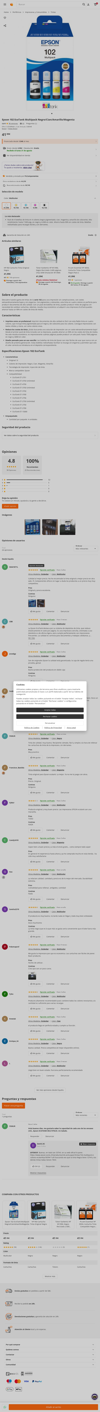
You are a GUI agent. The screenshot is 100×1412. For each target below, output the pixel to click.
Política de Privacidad (53, 727)
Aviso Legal (71, 727)
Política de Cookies (31, 727)
